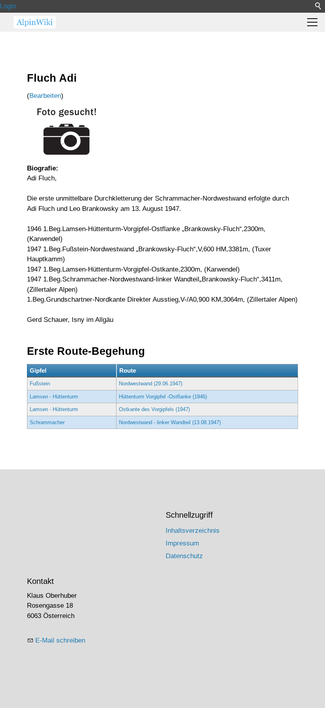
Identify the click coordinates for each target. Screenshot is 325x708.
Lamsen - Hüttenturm (54, 397)
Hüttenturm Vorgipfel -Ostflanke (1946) (163, 397)
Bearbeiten (45, 96)
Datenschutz (184, 556)
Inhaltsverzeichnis (193, 530)
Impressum (182, 543)
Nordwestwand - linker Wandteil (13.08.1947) (170, 422)
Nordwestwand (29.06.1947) (150, 384)
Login (8, 6)
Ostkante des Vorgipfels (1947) (154, 409)
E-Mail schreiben (60, 640)
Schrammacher (47, 422)
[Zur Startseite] (34, 22)
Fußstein (40, 384)
